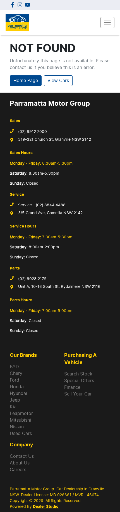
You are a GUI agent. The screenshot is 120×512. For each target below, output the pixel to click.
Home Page (25, 80)
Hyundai (18, 393)
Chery (16, 373)
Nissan (17, 427)
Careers (18, 470)
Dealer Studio (46, 507)
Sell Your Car (78, 394)
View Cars (58, 80)
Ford (14, 380)
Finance (72, 387)
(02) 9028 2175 (32, 279)
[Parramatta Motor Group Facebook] (13, 5)
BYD (14, 367)
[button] (107, 22)
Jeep (15, 400)
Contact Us (22, 456)
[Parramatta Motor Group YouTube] (28, 5)
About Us (20, 463)
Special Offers (79, 381)
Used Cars (21, 433)
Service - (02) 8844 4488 (42, 205)
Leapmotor (21, 413)
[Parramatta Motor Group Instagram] (21, 5)
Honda (17, 387)
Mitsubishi (20, 420)
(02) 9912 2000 (32, 132)
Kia (13, 407)
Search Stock (78, 374)
